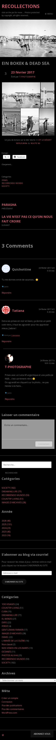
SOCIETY (6, 186)
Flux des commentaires (13, 709)
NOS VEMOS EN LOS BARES (15, 648)
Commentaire (43, 444)
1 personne (15, 335)
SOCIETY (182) (8, 487)
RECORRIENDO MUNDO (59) (15, 495)
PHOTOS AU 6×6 (10, 655)
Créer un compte (10, 698)
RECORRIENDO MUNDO (12, 183)
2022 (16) (6, 535)
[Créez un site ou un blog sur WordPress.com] (3, 735)
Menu (50, 13)
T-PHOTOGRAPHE (27, 76)
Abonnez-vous (42, 733)
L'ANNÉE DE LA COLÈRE (13, 640)
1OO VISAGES (8, 604)
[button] (21, 95)
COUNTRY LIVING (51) (12, 498)
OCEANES (6, 651)
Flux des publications (12, 705)
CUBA (4, 611)
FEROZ (5, 626)
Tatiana (18, 310)
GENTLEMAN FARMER (12, 629)
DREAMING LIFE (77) (11, 491)
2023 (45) (6, 531)
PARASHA (9, 206)
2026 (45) (6, 520)
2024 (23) (6, 528)
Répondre (6, 292)
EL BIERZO (7, 618)
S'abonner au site (14, 581)
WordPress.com (9, 712)
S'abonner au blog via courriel (25, 554)
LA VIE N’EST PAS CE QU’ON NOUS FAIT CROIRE (27, 220)
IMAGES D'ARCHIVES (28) (14, 502)
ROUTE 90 (35, 143)
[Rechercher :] (26, 464)
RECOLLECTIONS (20, 6)
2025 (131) (7, 524)
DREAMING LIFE (9, 615)
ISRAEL (5, 180)
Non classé (7, 644)
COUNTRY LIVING (10, 607)
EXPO (4, 622)
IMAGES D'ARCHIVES (12, 633)
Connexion (7, 701)
